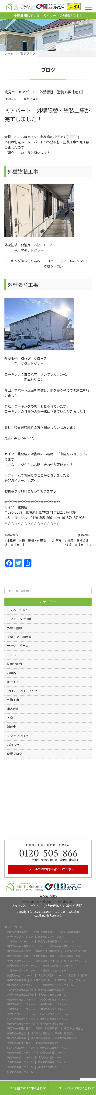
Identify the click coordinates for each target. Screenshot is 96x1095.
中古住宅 (13, 709)
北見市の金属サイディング (21, 1019)
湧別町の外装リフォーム (51, 1067)
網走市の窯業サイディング (21, 1052)
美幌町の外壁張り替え (47, 1028)
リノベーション (17, 610)
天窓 (10, 718)
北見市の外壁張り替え (51, 1024)
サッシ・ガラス (17, 646)
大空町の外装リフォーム (20, 1062)
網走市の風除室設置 (17, 932)
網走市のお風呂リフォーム (21, 999)
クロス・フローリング (22, 691)
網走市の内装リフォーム (55, 970)
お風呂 (11, 673)
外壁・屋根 (14, 628)
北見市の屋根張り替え (47, 1043)
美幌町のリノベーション (20, 937)
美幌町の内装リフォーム (20, 975)
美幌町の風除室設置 (43, 932)
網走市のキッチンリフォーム (22, 985)
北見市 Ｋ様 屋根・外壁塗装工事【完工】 (25, 542)
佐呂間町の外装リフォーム (52, 1062)
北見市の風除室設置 (69, 932)
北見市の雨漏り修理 (69, 956)
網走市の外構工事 (40, 980)
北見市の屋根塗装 (40, 1038)
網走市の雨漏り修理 (17, 956)
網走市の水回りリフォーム (54, 1009)
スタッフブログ (17, 736)
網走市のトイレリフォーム (21, 1004)
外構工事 (13, 699)
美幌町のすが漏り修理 (47, 951)
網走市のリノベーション (51, 937)
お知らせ (13, 745)
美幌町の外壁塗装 (16, 1033)
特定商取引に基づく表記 (64, 905)
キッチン (13, 682)
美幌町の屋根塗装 (64, 1033)
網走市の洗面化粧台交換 (51, 990)
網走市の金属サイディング (21, 1024)
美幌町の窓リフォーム (19, 961)
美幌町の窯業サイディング (54, 1048)
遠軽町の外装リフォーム (20, 1067)
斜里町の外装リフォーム (20, 1072)
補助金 (11, 726)
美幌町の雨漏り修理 (43, 956)
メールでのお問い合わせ (72, 1088)
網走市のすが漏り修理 (19, 951)
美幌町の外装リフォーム (53, 1052)
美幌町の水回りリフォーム (21, 1014)
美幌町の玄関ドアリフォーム (22, 965)
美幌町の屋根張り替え (19, 1043)
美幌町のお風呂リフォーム (54, 999)
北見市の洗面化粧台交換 (20, 990)
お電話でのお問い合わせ (24, 1088)
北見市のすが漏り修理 (75, 951)
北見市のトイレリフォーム (21, 1009)
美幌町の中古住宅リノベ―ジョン (55, 941)
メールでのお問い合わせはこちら (51, 869)
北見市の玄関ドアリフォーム (22, 970)
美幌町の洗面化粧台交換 (20, 994)
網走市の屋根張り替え (66, 1038)
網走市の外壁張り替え (19, 1028)
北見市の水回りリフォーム (54, 1014)
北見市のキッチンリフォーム (70, 980)
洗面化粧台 (14, 664)
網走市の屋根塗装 (16, 1038)
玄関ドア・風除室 (19, 637)
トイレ (11, 655)
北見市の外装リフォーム (51, 1057)
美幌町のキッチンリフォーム (58, 985)
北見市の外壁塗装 (40, 1033)
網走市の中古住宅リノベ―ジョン (24, 946)
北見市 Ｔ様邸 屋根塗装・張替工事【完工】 (72, 542)
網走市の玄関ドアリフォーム (58, 965)
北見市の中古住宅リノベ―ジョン (64, 946)
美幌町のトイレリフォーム (54, 1004)
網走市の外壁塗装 (73, 1028)
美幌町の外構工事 (16, 980)
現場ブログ (31, 99)
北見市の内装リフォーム (51, 975)
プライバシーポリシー (27, 905)
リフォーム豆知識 (19, 619)
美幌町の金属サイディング (54, 1019)
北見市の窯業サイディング (21, 1048)
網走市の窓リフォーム (47, 961)
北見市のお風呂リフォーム (52, 994)
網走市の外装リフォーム (20, 1057)
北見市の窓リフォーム (75, 961)
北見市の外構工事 (78, 975)
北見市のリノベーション (20, 941)
